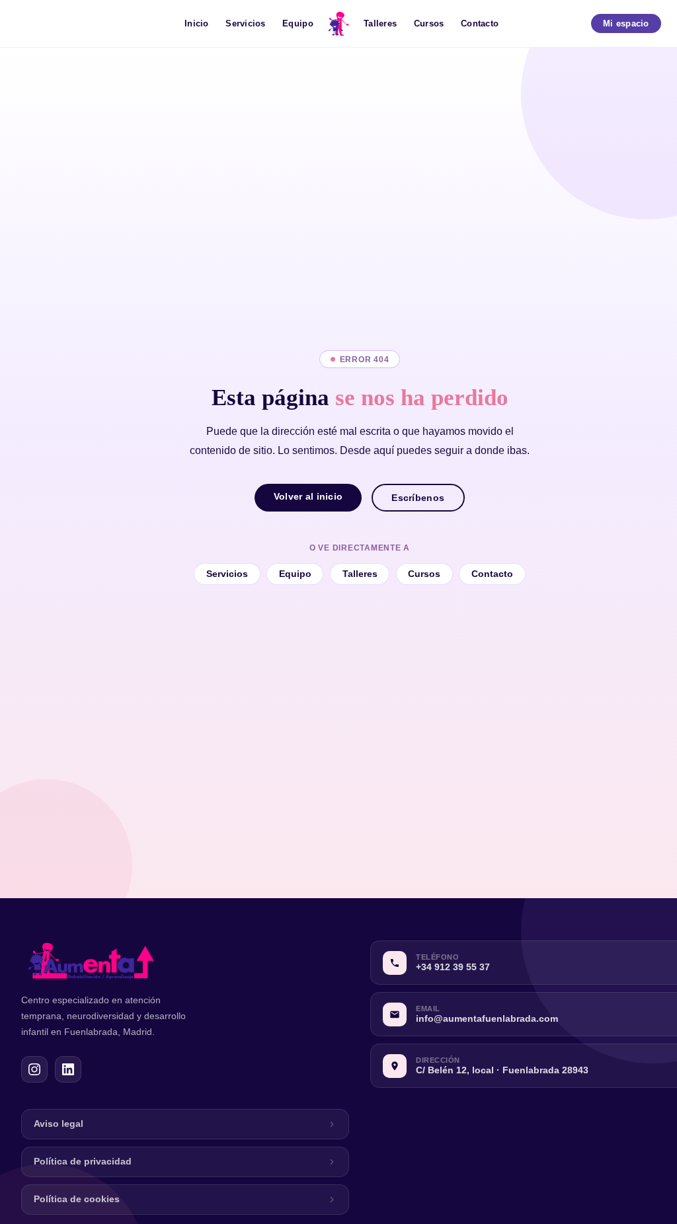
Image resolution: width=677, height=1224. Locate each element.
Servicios (245, 23)
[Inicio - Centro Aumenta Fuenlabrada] (338, 23)
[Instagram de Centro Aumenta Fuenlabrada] (34, 1069)
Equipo (297, 23)
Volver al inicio (308, 496)
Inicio (196, 23)
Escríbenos (417, 497)
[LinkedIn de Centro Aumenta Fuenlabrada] (68, 1069)
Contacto (479, 23)
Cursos (429, 23)
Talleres (380, 23)
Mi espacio (626, 23)
